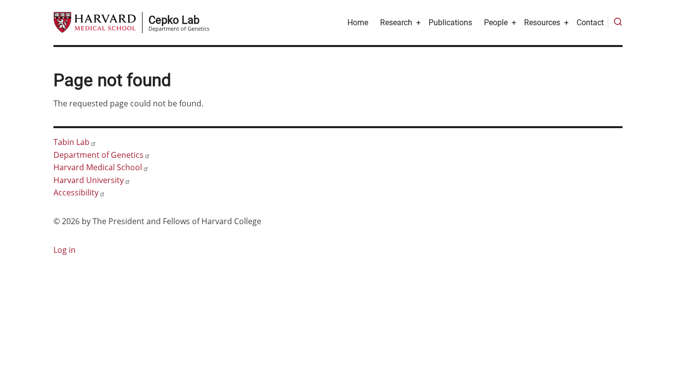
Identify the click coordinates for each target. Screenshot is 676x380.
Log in (64, 249)
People (496, 22)
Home (357, 22)
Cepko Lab (173, 19)
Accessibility (75, 192)
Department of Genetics (98, 154)
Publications (450, 22)
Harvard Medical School (97, 167)
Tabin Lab (71, 142)
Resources (542, 22)
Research (396, 22)
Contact (590, 22)
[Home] (94, 21)
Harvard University (88, 180)
